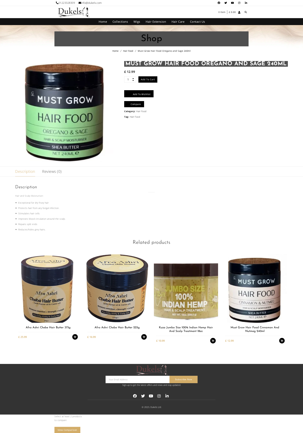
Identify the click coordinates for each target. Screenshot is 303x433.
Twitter (226, 3)
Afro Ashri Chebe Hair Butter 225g (117, 327)
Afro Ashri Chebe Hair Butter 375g (48, 327)
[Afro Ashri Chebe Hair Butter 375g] (48, 288)
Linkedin (246, 3)
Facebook (219, 3)
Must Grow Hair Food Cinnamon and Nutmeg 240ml (255, 329)
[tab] (25, 171)
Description (25, 171)
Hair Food (128, 50)
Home (115, 50)
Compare (76, 315)
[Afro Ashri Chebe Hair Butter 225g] (117, 288)
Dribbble (239, 3)
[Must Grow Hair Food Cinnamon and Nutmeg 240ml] (255, 288)
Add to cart (148, 79)
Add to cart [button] (76, 304)
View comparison (67, 429)
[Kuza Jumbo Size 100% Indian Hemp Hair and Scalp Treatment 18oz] (186, 288)
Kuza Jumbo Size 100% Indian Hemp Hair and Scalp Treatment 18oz (186, 329)
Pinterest (232, 3)
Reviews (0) (52, 171)
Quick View (76, 321)
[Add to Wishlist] (76, 310)
